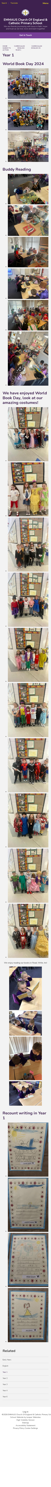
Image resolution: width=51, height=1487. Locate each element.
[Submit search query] (32, 2)
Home (5, 46)
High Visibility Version (25, 1420)
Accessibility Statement (25, 1425)
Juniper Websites (34, 1417)
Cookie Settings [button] (31, 1428)
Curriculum (19, 46)
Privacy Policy (18, 1428)
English (21, 48)
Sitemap (25, 1423)
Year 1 (18, 50)
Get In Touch (25, 35)
